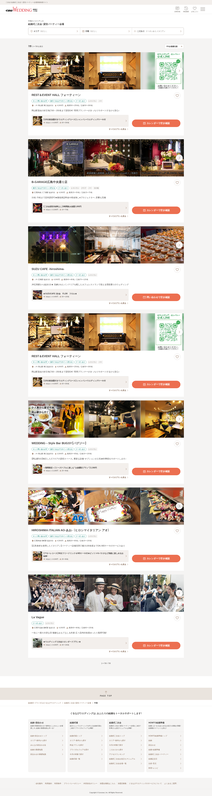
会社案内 (39, 783)
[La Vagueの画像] (106, 593)
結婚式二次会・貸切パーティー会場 (77, 703)
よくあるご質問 (170, 783)
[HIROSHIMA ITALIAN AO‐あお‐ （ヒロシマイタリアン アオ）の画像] (106, 506)
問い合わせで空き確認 (158, 297)
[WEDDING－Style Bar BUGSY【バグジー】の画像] (106, 419)
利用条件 (57, 783)
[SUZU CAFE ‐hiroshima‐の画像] (106, 245)
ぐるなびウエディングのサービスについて (145, 783)
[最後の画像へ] (179, 70)
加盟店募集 (122, 783)
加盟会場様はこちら (107, 783)
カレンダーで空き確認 (158, 123)
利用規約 (48, 783)
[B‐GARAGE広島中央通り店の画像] (106, 157)
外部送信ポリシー (90, 783)
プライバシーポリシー (72, 783)
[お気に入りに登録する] (177, 95)
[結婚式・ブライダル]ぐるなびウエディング (44, 703)
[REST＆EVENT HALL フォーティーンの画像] (106, 70)
